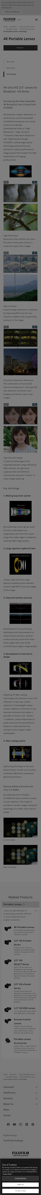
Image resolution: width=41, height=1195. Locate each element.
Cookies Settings (20, 1178)
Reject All (20, 1184)
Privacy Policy (7, 1174)
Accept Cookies (20, 1191)
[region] (20, 1176)
